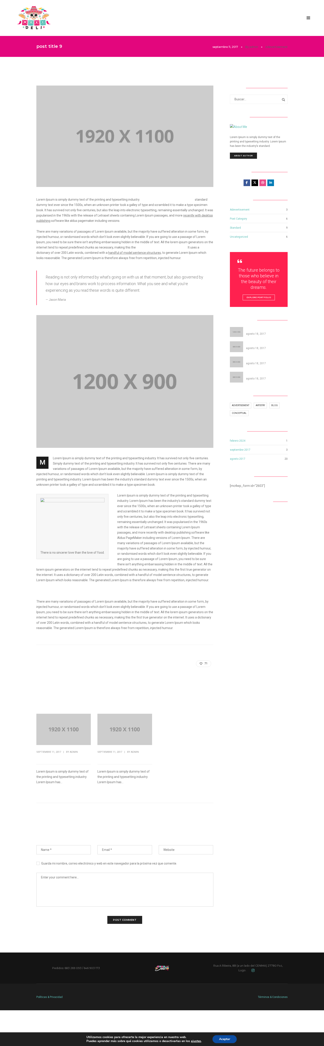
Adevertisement (276, 47)
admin (254, 47)
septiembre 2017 (240, 449)
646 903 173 (92, 968)
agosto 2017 (237, 458)
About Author (243, 155)
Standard (235, 227)
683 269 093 (73, 968)
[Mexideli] (33, 17)
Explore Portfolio (259, 297)
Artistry (260, 405)
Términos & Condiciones (273, 997)
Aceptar (224, 1039)
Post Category (238, 218)
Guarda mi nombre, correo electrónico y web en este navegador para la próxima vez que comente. (109, 863)
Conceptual (239, 413)
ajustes (196, 1041)
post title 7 (44, 757)
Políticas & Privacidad (49, 997)
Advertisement (240, 405)
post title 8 (105, 757)
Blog (274, 405)
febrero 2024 (237, 440)
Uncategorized (239, 236)
